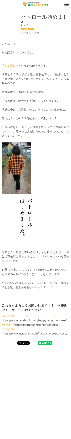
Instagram (8, 329)
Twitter (6, 324)
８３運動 (10, 65)
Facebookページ (34, 316)
